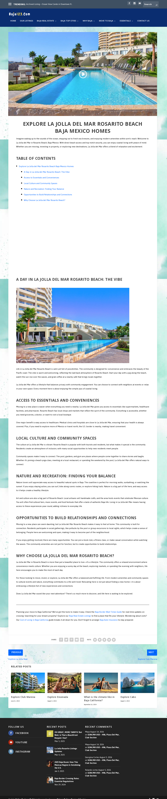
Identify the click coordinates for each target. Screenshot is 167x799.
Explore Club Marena (23, 697)
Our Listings (26, 21)
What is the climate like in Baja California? (99, 699)
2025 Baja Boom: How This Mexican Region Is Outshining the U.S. (67, 765)
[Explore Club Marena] (28, 683)
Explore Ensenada (57, 697)
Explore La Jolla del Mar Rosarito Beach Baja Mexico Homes (46, 166)
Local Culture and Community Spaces (40, 183)
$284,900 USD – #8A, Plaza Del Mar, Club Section (102, 736)
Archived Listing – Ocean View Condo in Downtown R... (49, 4)
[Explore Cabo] (137, 683)
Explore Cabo (128, 697)
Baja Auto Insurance (109, 620)
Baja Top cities (68, 21)
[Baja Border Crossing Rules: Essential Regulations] (50, 780)
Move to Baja (106, 21)
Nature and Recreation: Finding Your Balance (44, 189)
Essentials (125, 21)
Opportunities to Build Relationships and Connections (48, 195)
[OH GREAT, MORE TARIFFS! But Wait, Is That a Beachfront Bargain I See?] (50, 733)
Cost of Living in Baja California (34, 620)
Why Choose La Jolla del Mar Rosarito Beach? (44, 200)
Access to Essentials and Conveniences (41, 178)
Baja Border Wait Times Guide (108, 612)
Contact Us (143, 21)
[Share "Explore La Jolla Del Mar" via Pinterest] (71, 639)
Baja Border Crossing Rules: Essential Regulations (67, 780)
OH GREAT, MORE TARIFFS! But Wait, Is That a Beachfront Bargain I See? (68, 735)
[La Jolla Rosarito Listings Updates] (50, 750)
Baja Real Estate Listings (80, 616)
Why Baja (87, 21)
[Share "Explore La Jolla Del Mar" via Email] (76, 639)
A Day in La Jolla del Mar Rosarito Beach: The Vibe (47, 172)
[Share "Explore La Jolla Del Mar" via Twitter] (66, 639)
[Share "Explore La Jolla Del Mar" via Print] (82, 639)
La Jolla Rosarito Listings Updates (66, 750)
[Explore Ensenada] (64, 683)
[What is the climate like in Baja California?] (101, 683)
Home (13, 21)
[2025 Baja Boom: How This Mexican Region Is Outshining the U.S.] (50, 763)
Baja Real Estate (45, 21)
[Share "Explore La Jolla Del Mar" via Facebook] (61, 639)
